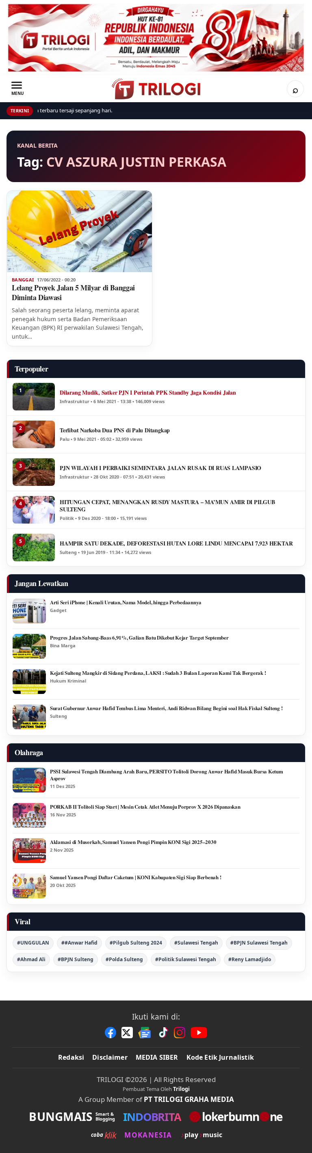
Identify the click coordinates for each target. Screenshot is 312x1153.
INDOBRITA (152, 1116)
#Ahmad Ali (31, 959)
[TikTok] (163, 1032)
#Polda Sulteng (124, 959)
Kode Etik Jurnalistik (220, 1057)
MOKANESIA (148, 1135)
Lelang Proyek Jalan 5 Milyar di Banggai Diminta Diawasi (73, 292)
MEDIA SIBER (157, 1057)
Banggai (23, 280)
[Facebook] (110, 1032)
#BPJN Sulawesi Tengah (259, 942)
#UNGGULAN (33, 942)
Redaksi (71, 1057)
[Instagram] (179, 1032)
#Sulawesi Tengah (196, 942)
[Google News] (145, 1032)
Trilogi (181, 1089)
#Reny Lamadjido (249, 959)
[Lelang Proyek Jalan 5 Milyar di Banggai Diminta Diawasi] (79, 231)
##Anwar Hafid (79, 942)
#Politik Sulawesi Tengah (185, 959)
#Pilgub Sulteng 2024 (136, 942)
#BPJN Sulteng (75, 959)
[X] (127, 1032)
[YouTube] (199, 1032)
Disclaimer (110, 1057)
